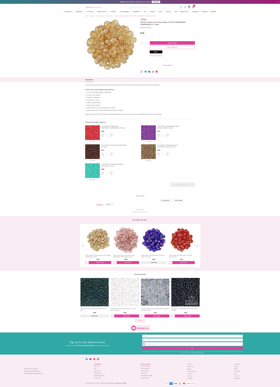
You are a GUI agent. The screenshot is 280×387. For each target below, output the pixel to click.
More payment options (156, 55)
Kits (145, 11)
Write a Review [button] (178, 200)
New (176, 11)
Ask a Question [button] (166, 200)
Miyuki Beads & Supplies (146, 375)
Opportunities (237, 378)
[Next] (197, 245)
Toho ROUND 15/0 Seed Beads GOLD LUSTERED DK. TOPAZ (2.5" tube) (167, 146)
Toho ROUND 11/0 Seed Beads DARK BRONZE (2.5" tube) (114, 146)
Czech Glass (90, 11)
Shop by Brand (97, 373)
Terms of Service (201, 352)
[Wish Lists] (185, 7)
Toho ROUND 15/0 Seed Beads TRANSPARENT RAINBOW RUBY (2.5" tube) (113, 127)
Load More (140, 320)
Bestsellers (96, 366)
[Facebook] (146, 72)
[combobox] (154, 7)
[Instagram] (98, 359)
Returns (236, 369)
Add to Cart (172, 43)
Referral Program (191, 371)
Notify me (126, 262)
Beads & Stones (101, 11)
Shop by (168, 11)
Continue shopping (167, 65)
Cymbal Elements (145, 378)
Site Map (124, 383)
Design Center (184, 11)
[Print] (153, 72)
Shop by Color (97, 371)
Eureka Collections (145, 368)
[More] (72, 11)
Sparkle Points (190, 366)
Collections (205, 11)
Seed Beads (79, 11)
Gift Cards (189, 373)
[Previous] (83, 245)
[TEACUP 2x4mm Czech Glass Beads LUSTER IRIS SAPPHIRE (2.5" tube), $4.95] (182, 240)
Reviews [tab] (99, 204)
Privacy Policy (194, 352)
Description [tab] (89, 80)
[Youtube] (90, 359)
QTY (142, 43)
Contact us (236, 376)
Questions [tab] (108, 204)
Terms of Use (111, 383)
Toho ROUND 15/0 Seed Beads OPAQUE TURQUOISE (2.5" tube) (112, 165)
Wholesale (213, 11)
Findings (113, 11)
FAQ (235, 373)
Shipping (236, 366)
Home (86, 16)
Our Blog (189, 376)
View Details (92, 141)
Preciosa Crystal (144, 371)
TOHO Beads (144, 373)
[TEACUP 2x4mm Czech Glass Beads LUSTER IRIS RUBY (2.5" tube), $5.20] (154, 240)
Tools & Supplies (124, 11)
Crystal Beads (67, 11)
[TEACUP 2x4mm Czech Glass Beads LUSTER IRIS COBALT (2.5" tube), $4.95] (126, 240)
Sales (160, 11)
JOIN (192, 348)
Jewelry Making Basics (99, 375)
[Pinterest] (157, 72)
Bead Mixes (136, 11)
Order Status (237, 364)
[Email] (149, 72)
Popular (152, 11)
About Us (189, 364)
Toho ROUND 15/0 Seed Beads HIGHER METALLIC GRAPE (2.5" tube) (168, 127)
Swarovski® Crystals (145, 366)
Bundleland (196, 11)
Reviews (189, 369)
